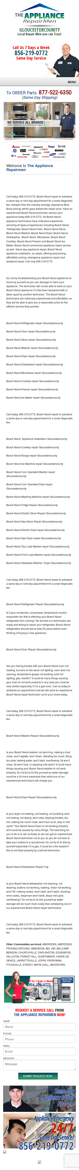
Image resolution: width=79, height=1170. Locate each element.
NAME (6, 1021)
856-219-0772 (31, 52)
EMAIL (6, 1045)
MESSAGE (8, 1058)
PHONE (7, 1033)
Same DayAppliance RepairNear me (58, 1097)
